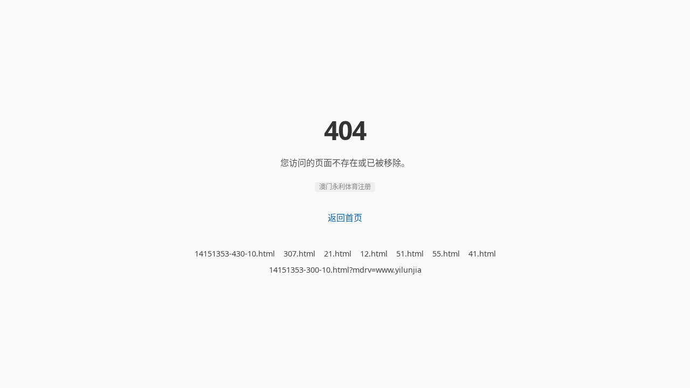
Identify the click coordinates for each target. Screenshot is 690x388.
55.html (446, 253)
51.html (410, 253)
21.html (337, 253)
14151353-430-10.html (235, 253)
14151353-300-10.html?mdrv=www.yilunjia (345, 270)
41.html (482, 253)
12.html (374, 253)
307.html (299, 253)
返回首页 (345, 218)
